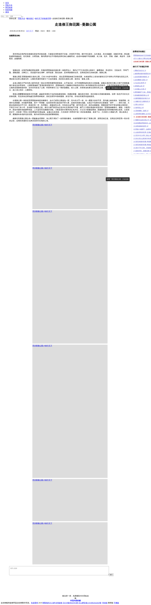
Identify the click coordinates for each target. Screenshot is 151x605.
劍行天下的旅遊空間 (43, 18)
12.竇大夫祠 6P (138, 104)
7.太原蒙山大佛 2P (139, 89)
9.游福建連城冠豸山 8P (141, 95)
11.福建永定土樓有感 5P (141, 101)
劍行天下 (29, 31)
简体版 (105, 603)
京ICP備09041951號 (70, 603)
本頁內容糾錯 (75, 600)
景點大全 (8, 5)
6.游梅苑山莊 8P (138, 86)
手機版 (116, 603)
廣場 (7, 12)
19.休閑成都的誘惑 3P (140, 126)
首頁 (7, 3)
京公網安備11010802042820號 (89, 603)
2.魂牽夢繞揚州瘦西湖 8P (142, 73)
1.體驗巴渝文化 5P (139, 70)
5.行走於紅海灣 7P (139, 83)
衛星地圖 (8, 10)
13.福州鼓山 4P (138, 107)
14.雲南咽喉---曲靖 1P (140, 111)
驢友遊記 (30, 18)
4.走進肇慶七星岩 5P (140, 80)
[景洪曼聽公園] (20, 42)
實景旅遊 (8, 7)
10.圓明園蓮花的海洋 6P (141, 98)
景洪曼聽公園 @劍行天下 (42, 125)
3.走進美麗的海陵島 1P (141, 77)
